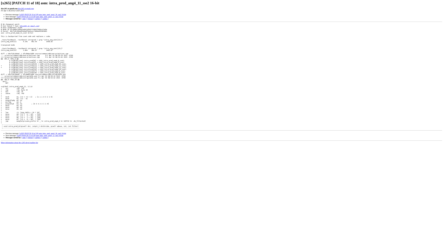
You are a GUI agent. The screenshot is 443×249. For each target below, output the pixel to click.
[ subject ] (37, 19)
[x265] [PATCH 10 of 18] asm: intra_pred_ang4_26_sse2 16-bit (42, 15)
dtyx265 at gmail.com (26, 9)
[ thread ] (30, 19)
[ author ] (45, 19)
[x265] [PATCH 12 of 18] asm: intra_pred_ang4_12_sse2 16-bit (40, 17)
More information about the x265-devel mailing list (19, 143)
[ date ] (24, 19)
